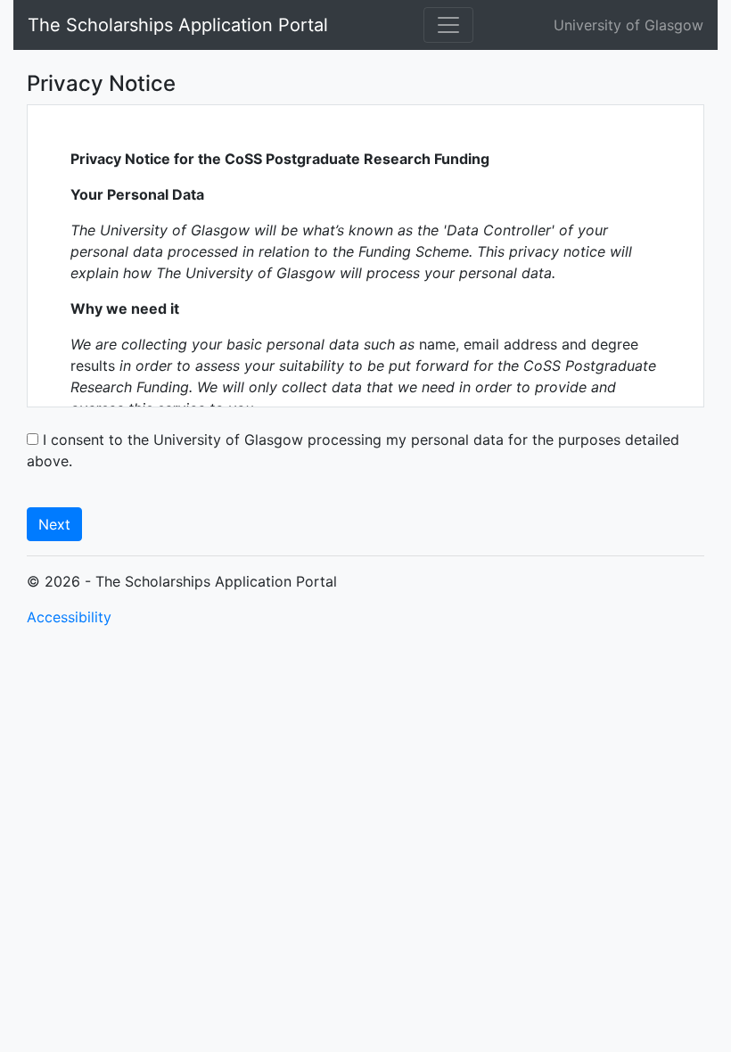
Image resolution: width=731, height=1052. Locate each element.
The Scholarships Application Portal (178, 25)
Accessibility (69, 617)
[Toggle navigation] (448, 25)
